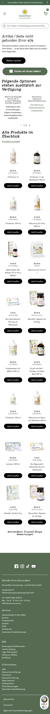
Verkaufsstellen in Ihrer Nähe (14, 615)
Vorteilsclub (7, 629)
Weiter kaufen (13, 60)
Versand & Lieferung (10, 678)
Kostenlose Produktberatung (14, 632)
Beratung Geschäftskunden (13, 646)
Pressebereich (8, 620)
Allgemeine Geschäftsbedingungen (17, 710)
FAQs (4, 626)
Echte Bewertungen (10, 686)
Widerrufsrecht (8, 680)
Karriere (5, 617)
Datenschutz (8, 699)
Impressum (6, 675)
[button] (29, 125)
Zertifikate (6, 657)
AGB (4, 669)
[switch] (44, 707)
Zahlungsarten (8, 683)
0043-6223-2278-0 (14, 597)
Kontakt (5, 623)
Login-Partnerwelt (9, 652)
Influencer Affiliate (9, 655)
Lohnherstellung (8, 649)
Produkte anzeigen (11, 141)
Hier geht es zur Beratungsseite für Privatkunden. (37, 107)
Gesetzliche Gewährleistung (13, 689)
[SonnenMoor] (25, 13)
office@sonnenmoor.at (11, 603)
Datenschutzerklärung (11, 672)
